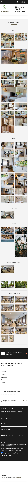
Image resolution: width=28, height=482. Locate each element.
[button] (17, 2)
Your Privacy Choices (8, 452)
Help (10, 455)
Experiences (4, 377)
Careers (13, 448)
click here (17, 478)
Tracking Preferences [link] (5, 448)
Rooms (2, 374)
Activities (12, 17)
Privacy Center (18, 450)
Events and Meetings (21, 17)
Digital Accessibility (18, 452)
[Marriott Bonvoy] (23, 2)
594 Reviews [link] (6, 13)
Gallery (3, 382)
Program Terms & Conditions (7, 450)
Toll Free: (8, 394)
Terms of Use (19, 448)
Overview (3, 371)
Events (2, 379)
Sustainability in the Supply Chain (8, 453)
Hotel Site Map (4, 455)
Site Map (18, 453)
